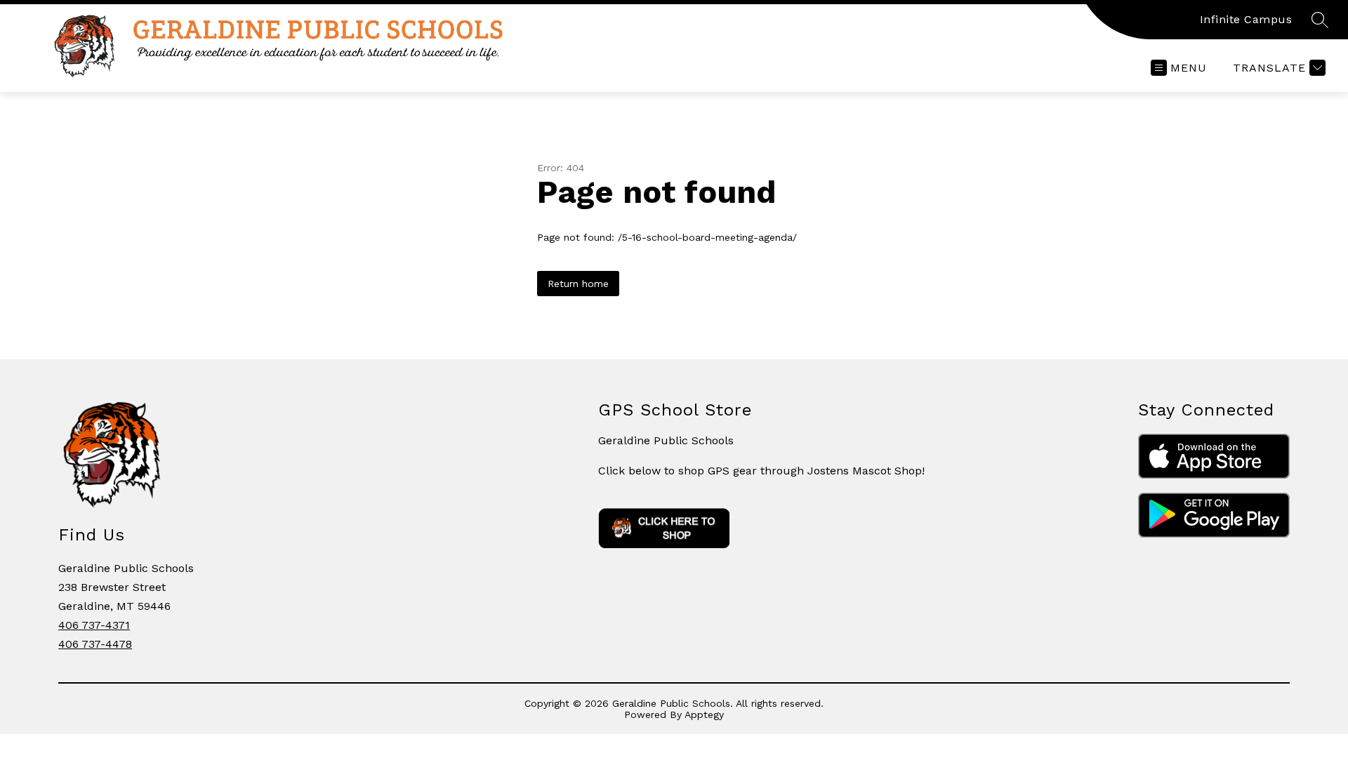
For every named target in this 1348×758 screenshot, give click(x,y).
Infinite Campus (1246, 19)
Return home (578, 283)
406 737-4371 (94, 625)
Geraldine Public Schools (666, 440)
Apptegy (704, 714)
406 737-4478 (95, 644)
